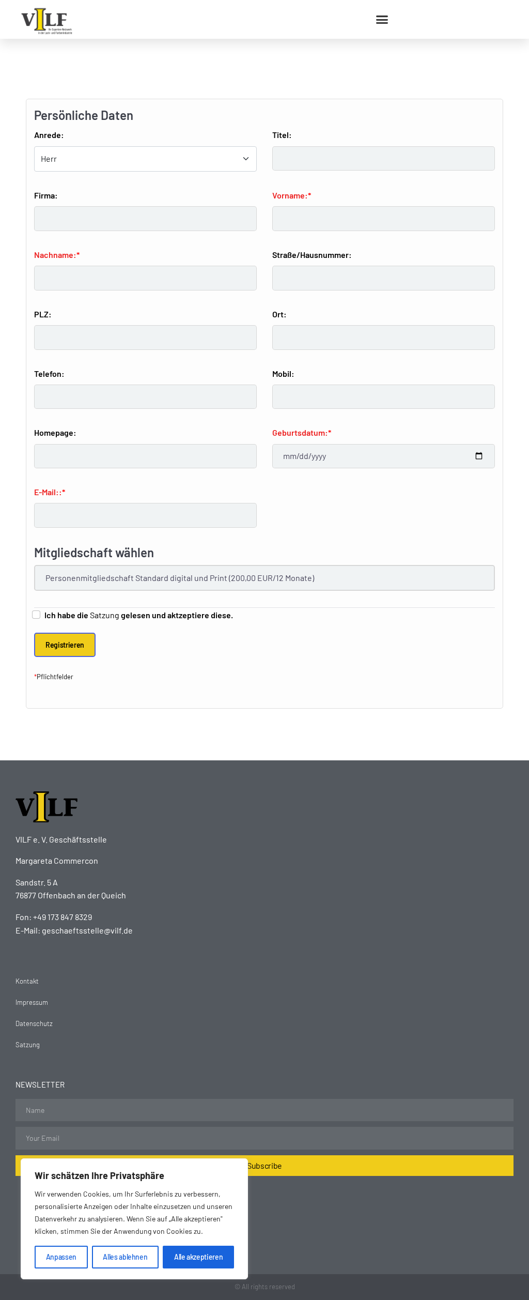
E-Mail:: (48, 492)
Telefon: (49, 373)
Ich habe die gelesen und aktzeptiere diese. (138, 615)
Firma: (46, 195)
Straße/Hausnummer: (312, 254)
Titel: (282, 135)
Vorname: (290, 195)
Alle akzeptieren (198, 1256)
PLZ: (43, 314)
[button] (382, 19)
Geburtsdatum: (300, 432)
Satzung (104, 615)
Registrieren (64, 644)
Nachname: (55, 254)
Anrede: (49, 135)
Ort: (279, 314)
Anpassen (61, 1256)
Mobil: (283, 373)
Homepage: (55, 432)
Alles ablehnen (125, 1256)
